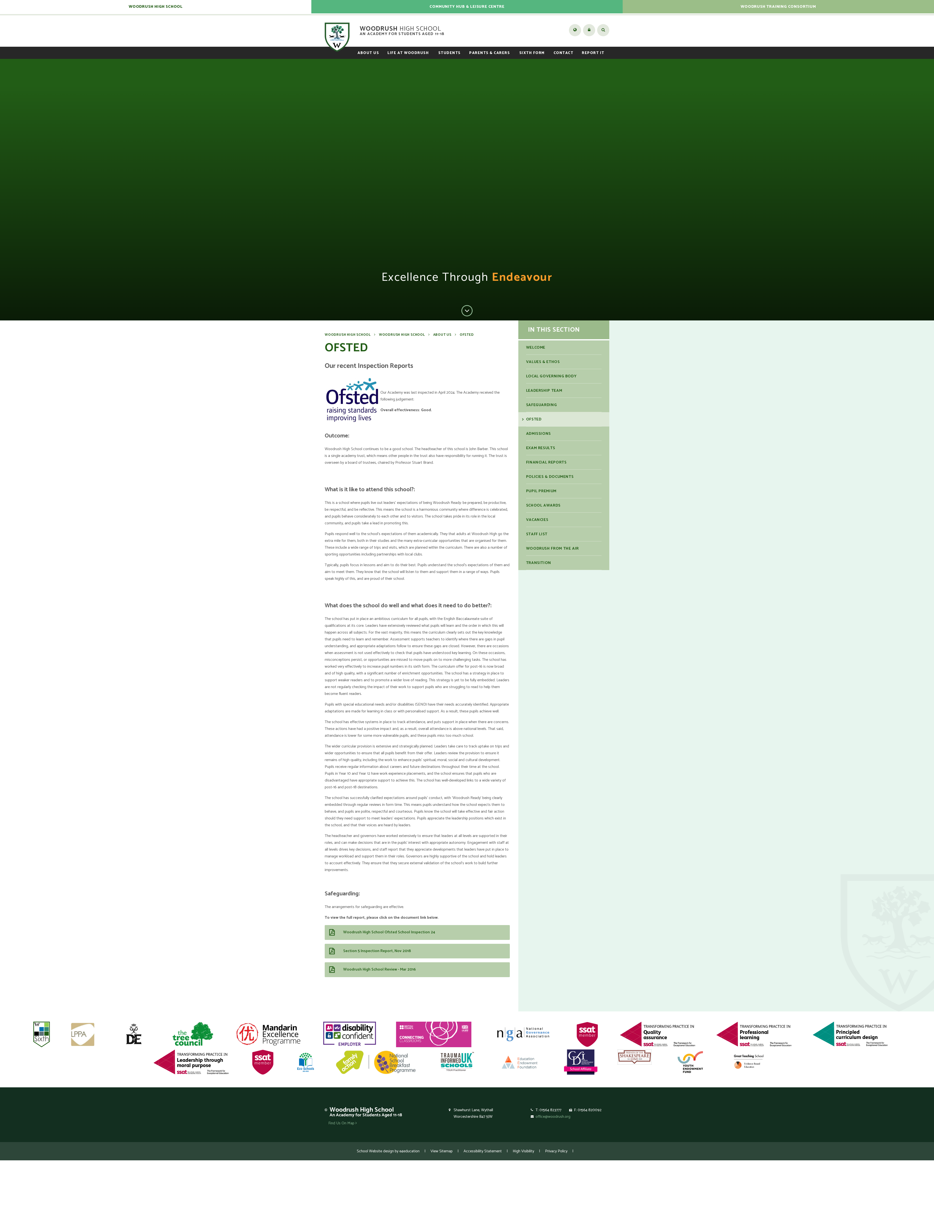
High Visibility (523, 1151)
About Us (442, 335)
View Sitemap (442, 1151)
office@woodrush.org (553, 1116)
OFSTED (467, 335)
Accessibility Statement (483, 1151)
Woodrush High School (348, 335)
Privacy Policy (556, 1151)
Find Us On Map (341, 1123)
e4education (409, 1151)
